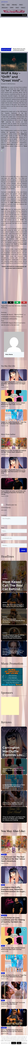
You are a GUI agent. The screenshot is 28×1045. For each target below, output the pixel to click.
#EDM (11, 7)
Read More (24, 1043)
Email (2, 535)
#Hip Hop (14, 4)
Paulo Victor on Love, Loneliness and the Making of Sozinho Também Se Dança (19, 51)
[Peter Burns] (14, 342)
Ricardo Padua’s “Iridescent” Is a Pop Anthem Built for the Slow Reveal (13, 652)
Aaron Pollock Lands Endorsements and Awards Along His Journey (14, 620)
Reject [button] (19, 1043)
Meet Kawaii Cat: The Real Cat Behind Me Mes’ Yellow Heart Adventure (13, 451)
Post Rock (23, 306)
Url (2, 542)
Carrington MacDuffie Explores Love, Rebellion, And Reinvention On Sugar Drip (13, 383)
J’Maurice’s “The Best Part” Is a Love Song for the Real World (13, 803)
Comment (3, 515)
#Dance (23, 7)
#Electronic (4, 7)
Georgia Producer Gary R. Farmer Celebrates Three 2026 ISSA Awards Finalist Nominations (14, 636)
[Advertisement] (14, 33)
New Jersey (17, 306)
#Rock (20, 4)
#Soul (17, 7)
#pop (8, 4)
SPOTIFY (20, 268)
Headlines (5, 578)
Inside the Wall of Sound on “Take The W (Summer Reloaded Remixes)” (13, 423)
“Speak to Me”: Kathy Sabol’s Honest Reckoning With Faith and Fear (13, 403)
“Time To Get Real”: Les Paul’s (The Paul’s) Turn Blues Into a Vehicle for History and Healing (14, 818)
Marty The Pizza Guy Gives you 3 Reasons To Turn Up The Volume (13, 605)
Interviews (4, 915)
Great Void (11, 306)
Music (3, 884)
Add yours (4, 510)
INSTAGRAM (20, 266)
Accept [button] (13, 1043)
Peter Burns (12, 84)
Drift (6, 306)
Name (2, 527)
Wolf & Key (4, 307)
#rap (3, 4)
